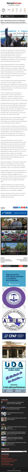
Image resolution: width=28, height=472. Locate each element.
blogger (25, 266)
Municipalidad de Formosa (6, 458)
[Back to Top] (14, 469)
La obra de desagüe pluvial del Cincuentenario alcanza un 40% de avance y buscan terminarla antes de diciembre (14, 227)
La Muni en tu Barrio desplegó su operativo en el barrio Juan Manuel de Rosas (17, 427)
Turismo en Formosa (5, 463)
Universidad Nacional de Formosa (8, 461)
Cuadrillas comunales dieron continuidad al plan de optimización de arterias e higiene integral (15, 403)
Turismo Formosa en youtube (7, 464)
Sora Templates (18, 470)
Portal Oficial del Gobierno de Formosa (9, 460)
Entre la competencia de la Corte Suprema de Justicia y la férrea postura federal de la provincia (16, 408)
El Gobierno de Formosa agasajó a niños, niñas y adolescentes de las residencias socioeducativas (13, 239)
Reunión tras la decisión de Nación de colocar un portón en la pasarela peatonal (13, 251)
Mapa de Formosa (4, 456)
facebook (21, 266)
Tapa (4, 24)
